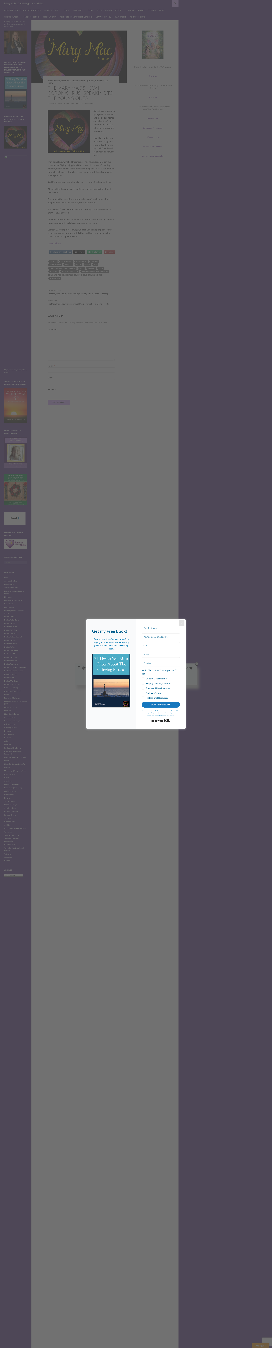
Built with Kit (160, 720)
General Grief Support (156, 678)
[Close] (181, 623)
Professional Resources (157, 697)
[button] (111, 680)
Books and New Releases (158, 688)
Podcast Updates (154, 693)
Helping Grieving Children (158, 683)
